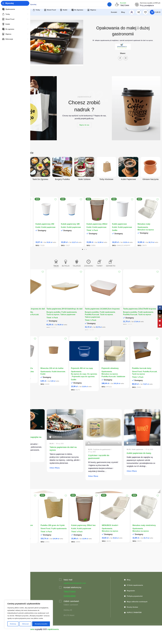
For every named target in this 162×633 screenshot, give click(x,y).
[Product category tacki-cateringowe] (40, 169)
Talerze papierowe (67, 314)
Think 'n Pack (92, 230)
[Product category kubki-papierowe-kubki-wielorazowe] (128, 169)
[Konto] (131, 12)
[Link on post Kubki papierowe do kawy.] (142, 427)
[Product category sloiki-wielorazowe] (84, 169)
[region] (28, 614)
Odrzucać (25, 624)
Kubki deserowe (58, 371)
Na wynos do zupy (78, 374)
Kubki (37, 227)
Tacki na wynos (53, 314)
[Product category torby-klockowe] (106, 169)
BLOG (52, 443)
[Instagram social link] (125, 58)
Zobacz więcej (55, 468)
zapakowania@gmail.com (75, 583)
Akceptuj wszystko (41, 624)
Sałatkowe (121, 376)
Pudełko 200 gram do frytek (53, 525)
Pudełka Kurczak (31, 314)
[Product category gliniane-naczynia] (150, 169)
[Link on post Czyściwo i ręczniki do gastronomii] (103, 427)
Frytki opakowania (69, 312)
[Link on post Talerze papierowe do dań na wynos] (65, 424)
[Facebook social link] (120, 58)
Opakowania (143, 227)
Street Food (137, 371)
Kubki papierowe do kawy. (139, 453)
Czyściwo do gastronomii (102, 449)
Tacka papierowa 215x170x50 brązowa (139, 309)
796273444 (69, 591)
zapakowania (57, 437)
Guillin (114, 230)
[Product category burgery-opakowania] (62, 169)
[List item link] (142, 580)
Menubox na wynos (146, 230)
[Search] (109, 4)
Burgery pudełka (54, 312)
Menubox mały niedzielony (144, 525)
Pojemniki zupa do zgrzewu (83, 376)
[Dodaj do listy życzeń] (55, 199)
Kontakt (123, 3)
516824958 (69, 596)
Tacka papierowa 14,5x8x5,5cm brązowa (102, 309)
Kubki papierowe (48, 227)
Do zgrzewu (92, 374)
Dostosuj (13, 624)
